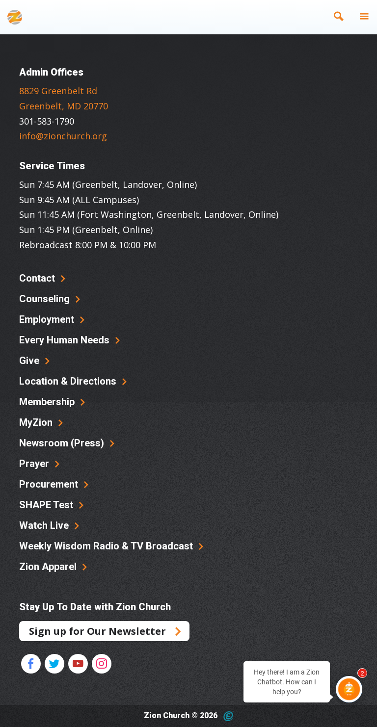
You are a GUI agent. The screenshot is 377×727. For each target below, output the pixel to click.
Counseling (45, 299)
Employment (48, 319)
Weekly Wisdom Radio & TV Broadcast (107, 546)
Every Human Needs (65, 340)
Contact (38, 278)
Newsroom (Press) (63, 443)
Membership (48, 402)
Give (30, 360)
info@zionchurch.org (63, 136)
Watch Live (45, 525)
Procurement (50, 484)
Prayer (35, 463)
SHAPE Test (47, 505)
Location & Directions (69, 381)
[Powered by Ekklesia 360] (228, 716)
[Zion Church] (14, 17)
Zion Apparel (49, 566)
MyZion (37, 422)
